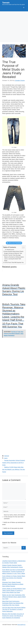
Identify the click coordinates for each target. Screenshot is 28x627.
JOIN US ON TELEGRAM (14, 243)
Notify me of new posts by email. (13, 528)
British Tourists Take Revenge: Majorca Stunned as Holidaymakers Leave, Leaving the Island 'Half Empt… (14, 257)
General (6, 456)
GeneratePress (21, 624)
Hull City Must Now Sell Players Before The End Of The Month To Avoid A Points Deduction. (13, 609)
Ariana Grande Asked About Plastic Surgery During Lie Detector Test (13, 252)
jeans (5, 458)
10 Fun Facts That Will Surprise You (14, 262)
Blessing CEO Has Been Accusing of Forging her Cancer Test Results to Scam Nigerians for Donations (13, 615)
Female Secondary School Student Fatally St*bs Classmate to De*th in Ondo (13, 463)
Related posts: (10, 249)
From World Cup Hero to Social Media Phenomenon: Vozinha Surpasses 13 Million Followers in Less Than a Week (13, 571)
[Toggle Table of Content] (22, 247)
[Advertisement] (14, 26)
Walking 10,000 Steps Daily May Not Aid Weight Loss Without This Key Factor (13, 469)
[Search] (24, 548)
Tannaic (6, 2)
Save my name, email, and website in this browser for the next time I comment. (14, 516)
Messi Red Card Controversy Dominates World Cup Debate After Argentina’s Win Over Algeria (12, 603)
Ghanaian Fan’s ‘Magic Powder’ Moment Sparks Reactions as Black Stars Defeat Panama (12, 584)
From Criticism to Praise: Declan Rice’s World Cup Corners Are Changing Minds (13, 578)
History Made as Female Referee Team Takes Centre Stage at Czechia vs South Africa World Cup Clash (14, 590)
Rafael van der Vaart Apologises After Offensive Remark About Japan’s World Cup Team (14, 596)
